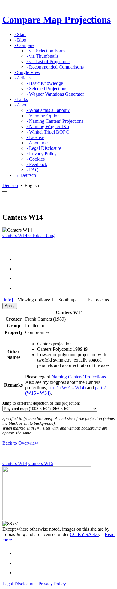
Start (20, 34)
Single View (27, 72)
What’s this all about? (48, 110)
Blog (20, 39)
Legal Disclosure (43, 148)
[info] (7, 299)
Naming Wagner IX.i (47, 126)
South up (67, 299)
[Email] (19, 278)
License (35, 137)
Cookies (35, 159)
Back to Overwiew (20, 443)
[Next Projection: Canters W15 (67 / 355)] (5, 203)
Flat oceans (98, 299)
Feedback (36, 164)
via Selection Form (45, 50)
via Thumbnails (42, 56)
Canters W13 (14, 463)
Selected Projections (46, 88)
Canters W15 (40, 463)
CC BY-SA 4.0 (84, 534)
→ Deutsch (25, 175)
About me (37, 142)
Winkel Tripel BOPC (47, 131)
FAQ (32, 169)
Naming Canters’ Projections (54, 121)
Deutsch (10, 185)
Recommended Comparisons (55, 66)
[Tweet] (19, 268)
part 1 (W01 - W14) (67, 387)
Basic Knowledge (44, 83)
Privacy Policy (41, 153)
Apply (10, 306)
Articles (23, 77)
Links (21, 99)
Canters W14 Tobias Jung (28, 235)
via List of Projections (48, 61)
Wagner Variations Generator (55, 94)
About (21, 104)
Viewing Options (44, 115)
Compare (24, 45)
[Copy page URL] (19, 288)
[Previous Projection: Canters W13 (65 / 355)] (3, 203)
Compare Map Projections (56, 19)
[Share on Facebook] (19, 259)
